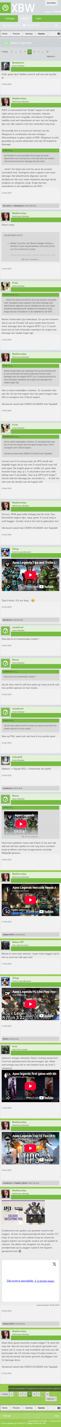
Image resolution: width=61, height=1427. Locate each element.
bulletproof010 (8, 935)
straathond (17, 627)
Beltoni (5, 1039)
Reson (15, 660)
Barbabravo (18, 63)
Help (56, 1416)
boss (14, 1046)
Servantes (7, 206)
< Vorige (4, 52)
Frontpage (10, 18)
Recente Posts (33, 25)
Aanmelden (51, 3)
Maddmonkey (19, 98)
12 (47, 52)
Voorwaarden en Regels (37, 1421)
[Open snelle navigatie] (58, 33)
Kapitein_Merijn (21, 1183)
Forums (25, 18)
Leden (39, 18)
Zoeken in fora (13, 25)
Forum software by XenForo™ (13, 1423)
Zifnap (15, 549)
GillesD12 (17, 757)
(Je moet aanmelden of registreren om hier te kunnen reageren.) (34, 1389)
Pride (15, 283)
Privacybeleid (54, 1421)
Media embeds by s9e (36, 1423)
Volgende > (51, 56)
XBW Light (7, 1416)
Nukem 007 (18, 942)
